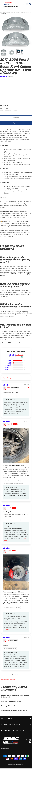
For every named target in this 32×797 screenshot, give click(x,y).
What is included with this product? (11, 701)
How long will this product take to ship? (13, 706)
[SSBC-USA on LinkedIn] (30, 742)
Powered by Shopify (5, 748)
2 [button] (15, 674)
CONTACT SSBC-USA (12, 730)
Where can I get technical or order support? (14, 710)
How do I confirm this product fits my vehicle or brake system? (15, 696)
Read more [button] (7, 629)
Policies (6, 718)
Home (1, 12)
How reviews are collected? (9, 679)
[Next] (31, 52)
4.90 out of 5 (19, 355)
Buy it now (16, 123)
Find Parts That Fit (10, 7)
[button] (3, 76)
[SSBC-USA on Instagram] (30, 740)
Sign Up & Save (10, 724)
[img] (6, 385)
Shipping (2, 110)
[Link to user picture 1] (16, 445)
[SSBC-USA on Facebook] (26, 740)
